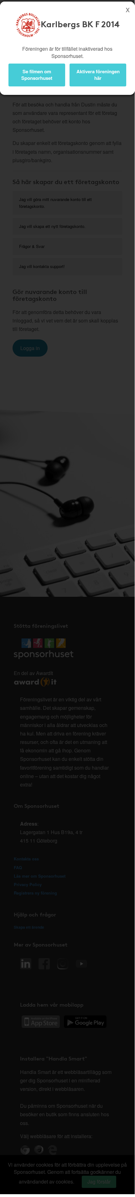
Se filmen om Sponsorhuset (36, 74)
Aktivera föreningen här (98, 74)
